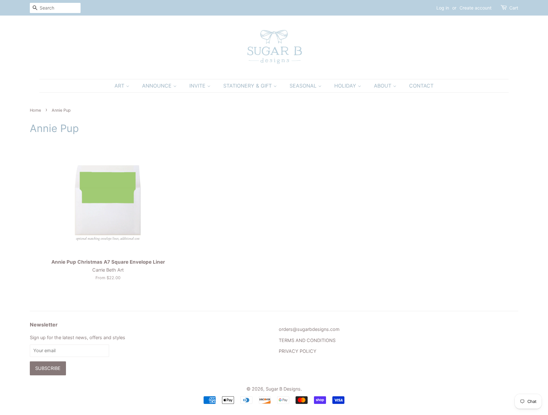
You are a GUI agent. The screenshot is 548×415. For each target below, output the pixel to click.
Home (35, 110)
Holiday (346, 85)
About (383, 85)
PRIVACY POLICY (297, 351)
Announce (157, 85)
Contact (421, 85)
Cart (513, 7)
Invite (198, 85)
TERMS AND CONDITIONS (307, 340)
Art (120, 85)
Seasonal (304, 85)
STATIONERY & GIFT (248, 85)
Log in (442, 7)
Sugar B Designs (283, 389)
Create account (476, 7)
